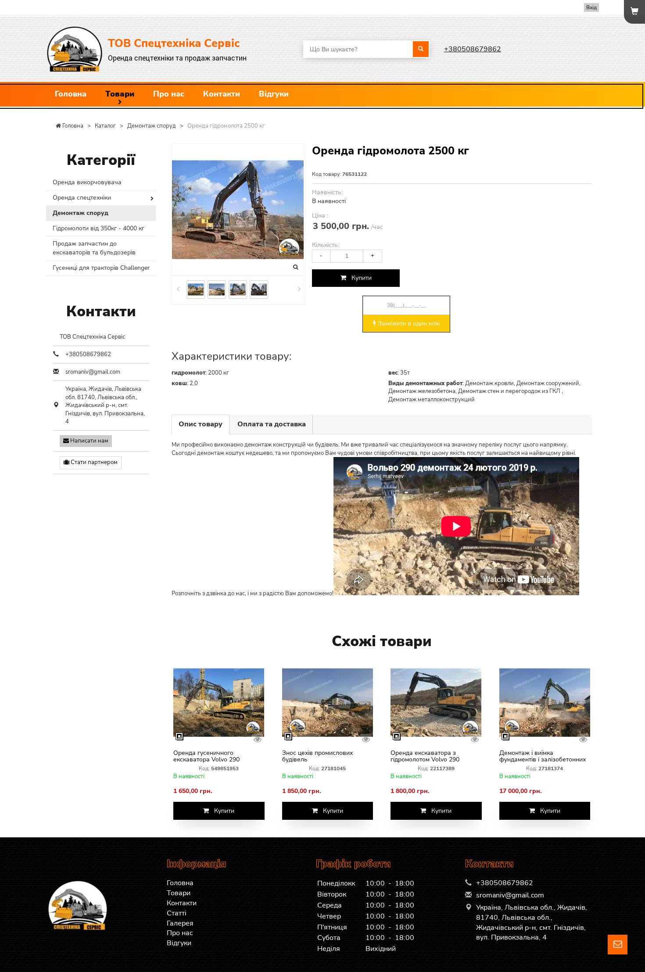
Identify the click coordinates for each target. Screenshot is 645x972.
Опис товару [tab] (200, 424)
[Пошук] (421, 49)
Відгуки (274, 94)
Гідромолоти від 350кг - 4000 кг (98, 228)
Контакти (221, 94)
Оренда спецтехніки (82, 197)
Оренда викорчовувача (87, 182)
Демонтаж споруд (80, 213)
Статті (176, 913)
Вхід (591, 7)
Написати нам (88, 441)
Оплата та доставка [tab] (271, 424)
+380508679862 (472, 49)
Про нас (168, 94)
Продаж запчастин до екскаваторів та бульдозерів (94, 248)
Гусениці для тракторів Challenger (101, 268)
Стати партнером (93, 462)
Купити (359, 278)
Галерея (180, 923)
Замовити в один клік (408, 323)
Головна (70, 94)
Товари (119, 94)
